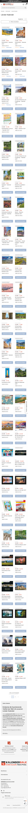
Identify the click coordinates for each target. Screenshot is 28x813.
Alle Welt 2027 (5, 409)
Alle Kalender (8, 11)
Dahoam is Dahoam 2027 (6, 463)
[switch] (25, 803)
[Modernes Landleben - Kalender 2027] (20, 174)
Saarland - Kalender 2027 (6, 185)
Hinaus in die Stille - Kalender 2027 (6, 156)
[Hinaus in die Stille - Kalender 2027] (7, 146)
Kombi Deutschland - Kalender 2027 (20, 354)
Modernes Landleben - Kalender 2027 (20, 185)
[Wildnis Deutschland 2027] (7, 613)
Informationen (4, 774)
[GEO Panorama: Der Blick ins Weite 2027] (20, 452)
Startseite (2, 11)
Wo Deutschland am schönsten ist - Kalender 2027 (19, 299)
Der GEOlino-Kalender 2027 (7, 516)
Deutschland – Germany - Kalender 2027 (7, 241)
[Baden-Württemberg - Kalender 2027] (7, 61)
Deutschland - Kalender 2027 (7, 43)
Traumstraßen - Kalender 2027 (18, 270)
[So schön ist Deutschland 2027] (20, 613)
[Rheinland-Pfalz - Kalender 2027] (7, 89)
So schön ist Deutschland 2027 (19, 624)
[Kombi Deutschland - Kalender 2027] (20, 343)
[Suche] (25, 7)
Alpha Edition (4, 379)
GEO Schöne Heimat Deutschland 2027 (20, 651)
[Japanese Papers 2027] (20, 668)
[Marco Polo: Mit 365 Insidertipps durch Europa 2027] (20, 505)
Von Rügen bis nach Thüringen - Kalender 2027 (7, 299)
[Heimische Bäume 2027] (20, 534)
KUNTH (3, 567)
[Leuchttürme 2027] (7, 372)
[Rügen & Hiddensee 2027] (20, 372)
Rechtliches (4, 771)
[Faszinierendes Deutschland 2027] (20, 586)
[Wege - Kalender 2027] (20, 118)
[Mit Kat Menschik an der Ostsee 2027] (20, 425)
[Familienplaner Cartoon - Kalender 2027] (7, 118)
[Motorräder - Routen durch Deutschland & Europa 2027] (7, 668)
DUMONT (16, 379)
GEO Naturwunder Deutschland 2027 (6, 597)
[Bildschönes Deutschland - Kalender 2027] (7, 343)
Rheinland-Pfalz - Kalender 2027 (6, 100)
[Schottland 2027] (7, 480)
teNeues (3, 541)
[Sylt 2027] (20, 399)
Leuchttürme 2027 (6, 382)
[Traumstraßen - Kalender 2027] (20, 259)
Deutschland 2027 (6, 570)
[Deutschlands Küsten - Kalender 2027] (7, 259)
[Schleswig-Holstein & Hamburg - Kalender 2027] (7, 202)
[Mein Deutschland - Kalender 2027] (7, 316)
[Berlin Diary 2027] (7, 534)
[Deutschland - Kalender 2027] (7, 32)
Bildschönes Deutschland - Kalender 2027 (7, 355)
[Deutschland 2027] (7, 560)
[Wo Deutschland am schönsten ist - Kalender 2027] (20, 287)
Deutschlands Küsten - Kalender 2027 (7, 270)
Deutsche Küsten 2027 (7, 435)
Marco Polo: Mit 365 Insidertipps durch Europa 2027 (20, 517)
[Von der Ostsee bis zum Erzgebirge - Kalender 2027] (20, 89)
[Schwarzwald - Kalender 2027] (20, 316)
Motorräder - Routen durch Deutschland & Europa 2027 (7, 680)
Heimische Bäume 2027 (20, 544)
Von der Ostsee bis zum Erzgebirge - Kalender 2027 (20, 101)
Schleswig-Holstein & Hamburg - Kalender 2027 (7, 213)
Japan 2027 (18, 570)
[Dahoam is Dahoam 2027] (7, 452)
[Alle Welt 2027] (7, 399)
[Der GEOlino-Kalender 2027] (7, 505)
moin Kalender (4, 39)
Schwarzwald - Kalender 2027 (18, 326)
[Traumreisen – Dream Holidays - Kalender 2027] (20, 231)
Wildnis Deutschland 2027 (6, 624)
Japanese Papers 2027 (20, 678)
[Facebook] (2, 791)
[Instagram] (4, 791)
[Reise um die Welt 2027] (20, 480)
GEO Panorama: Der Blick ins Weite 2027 (20, 463)
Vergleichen (20, 19)
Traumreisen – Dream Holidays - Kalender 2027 (20, 242)
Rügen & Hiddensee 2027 (19, 383)
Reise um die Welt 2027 (20, 490)
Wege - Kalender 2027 (20, 128)
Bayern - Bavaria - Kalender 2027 (19, 212)
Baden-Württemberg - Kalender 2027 (7, 71)
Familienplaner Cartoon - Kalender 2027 (7, 129)
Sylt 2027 (17, 409)
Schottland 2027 (6, 490)
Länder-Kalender (14, 11)
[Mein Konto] (23, 4)
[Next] (18, 697)
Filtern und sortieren (15, 21)
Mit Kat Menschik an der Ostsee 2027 (20, 436)
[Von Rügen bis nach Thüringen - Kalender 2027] (7, 287)
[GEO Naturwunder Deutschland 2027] (7, 586)
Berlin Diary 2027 (6, 544)
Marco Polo (17, 512)
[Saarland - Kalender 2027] (7, 174)
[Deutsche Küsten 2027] (7, 425)
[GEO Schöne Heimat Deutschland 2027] (20, 641)
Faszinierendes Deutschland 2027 (19, 597)
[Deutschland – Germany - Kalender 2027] (7, 231)
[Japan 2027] (20, 560)
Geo (15, 459)
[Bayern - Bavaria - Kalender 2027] (20, 202)
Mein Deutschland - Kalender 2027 (6, 326)
